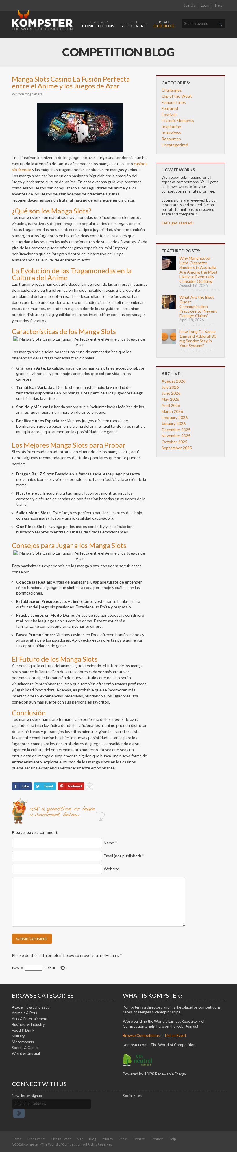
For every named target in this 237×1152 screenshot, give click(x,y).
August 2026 (173, 381)
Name (110, 842)
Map (80, 1139)
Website (111, 868)
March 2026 (172, 411)
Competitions (98, 24)
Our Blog (164, 24)
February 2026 (175, 417)
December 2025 (176, 429)
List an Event (61, 1139)
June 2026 (171, 393)
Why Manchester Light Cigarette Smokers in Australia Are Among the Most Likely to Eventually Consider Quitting (198, 270)
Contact (157, 1139)
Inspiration (171, 126)
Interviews (171, 132)
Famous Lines (174, 102)
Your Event (134, 24)
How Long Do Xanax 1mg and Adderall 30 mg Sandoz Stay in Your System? (197, 338)
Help (218, 5)
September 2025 (177, 447)
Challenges (172, 90)
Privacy (107, 1139)
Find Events (36, 1139)
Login (205, 5)
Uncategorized (175, 144)
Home (17, 1139)
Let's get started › (178, 222)
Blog (92, 1139)
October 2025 (174, 441)
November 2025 (176, 435)
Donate (139, 1139)
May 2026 (170, 399)
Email (124, 855)
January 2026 (174, 423)
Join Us (189, 5)
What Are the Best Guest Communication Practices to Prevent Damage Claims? (198, 306)
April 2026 (171, 405)
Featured (170, 108)
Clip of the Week (177, 96)
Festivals (169, 114)
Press (123, 1139)
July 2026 (170, 387)
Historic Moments (178, 120)
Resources (171, 138)
